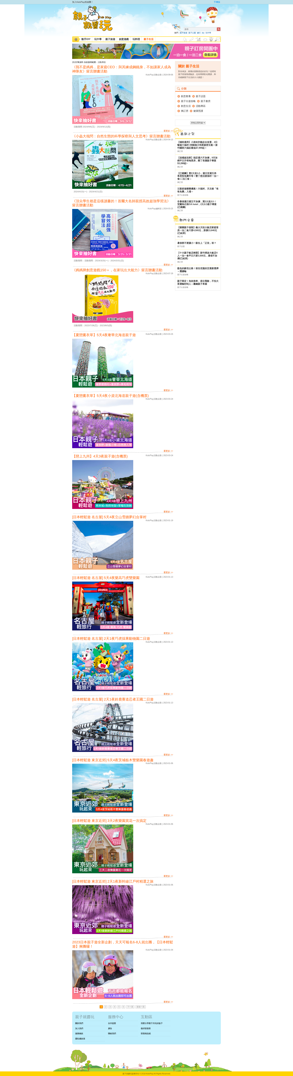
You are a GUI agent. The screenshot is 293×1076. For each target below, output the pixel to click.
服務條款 (79, 1033)
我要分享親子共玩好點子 (152, 1023)
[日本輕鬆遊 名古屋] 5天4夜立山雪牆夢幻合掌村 (109, 517)
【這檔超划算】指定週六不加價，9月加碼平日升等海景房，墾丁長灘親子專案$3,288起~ (197, 160)
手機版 (217, 2)
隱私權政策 (80, 1039)
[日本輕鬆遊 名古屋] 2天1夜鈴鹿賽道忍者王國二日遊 (113, 699)
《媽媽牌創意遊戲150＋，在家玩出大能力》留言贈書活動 (117, 270)
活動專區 (102, 62)
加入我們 (79, 1028)
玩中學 (208, 33)
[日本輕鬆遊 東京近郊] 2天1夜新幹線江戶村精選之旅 (113, 881)
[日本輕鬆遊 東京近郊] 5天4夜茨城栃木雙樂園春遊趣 (113, 760)
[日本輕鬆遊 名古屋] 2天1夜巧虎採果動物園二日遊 (111, 639)
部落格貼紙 (146, 1033)
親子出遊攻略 (188, 101)
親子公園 (192, 33)
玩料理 (136, 39)
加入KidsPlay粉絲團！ (82, 2)
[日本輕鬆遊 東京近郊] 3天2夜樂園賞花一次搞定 (109, 821)
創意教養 (186, 96)
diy (203, 33)
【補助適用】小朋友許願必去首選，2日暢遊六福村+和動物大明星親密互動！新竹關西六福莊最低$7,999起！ (197, 145)
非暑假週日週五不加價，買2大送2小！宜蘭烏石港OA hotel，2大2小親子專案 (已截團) (197, 204)
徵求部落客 (146, 1028)
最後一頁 (141, 1007)
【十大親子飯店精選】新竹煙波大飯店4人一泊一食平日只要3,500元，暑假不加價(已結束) (197, 255)
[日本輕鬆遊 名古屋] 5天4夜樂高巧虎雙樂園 (105, 578)
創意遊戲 (124, 39)
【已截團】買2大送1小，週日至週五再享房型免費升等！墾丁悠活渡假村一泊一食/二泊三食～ (198, 176)
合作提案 (112, 1023)
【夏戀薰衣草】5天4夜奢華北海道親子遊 (104, 335)
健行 (199, 33)
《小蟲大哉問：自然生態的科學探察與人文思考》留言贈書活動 (121, 136)
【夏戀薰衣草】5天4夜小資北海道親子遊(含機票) (110, 396)
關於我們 (79, 1023)
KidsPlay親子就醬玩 (95, 21)
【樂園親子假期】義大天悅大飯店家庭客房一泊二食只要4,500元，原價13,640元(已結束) (198, 230)
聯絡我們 (112, 1033)
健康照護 (198, 111)
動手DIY (85, 39)
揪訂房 (184, 111)
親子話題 (201, 96)
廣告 (110, 1028)
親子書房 (205, 101)
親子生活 (149, 39)
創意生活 (186, 106)
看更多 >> (168, 131)
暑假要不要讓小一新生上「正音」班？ (196, 243)
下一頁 (130, 1007)
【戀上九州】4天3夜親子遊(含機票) (100, 456)
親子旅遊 (183, 33)
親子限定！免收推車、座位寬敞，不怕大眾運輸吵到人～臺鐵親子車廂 (198, 282)
